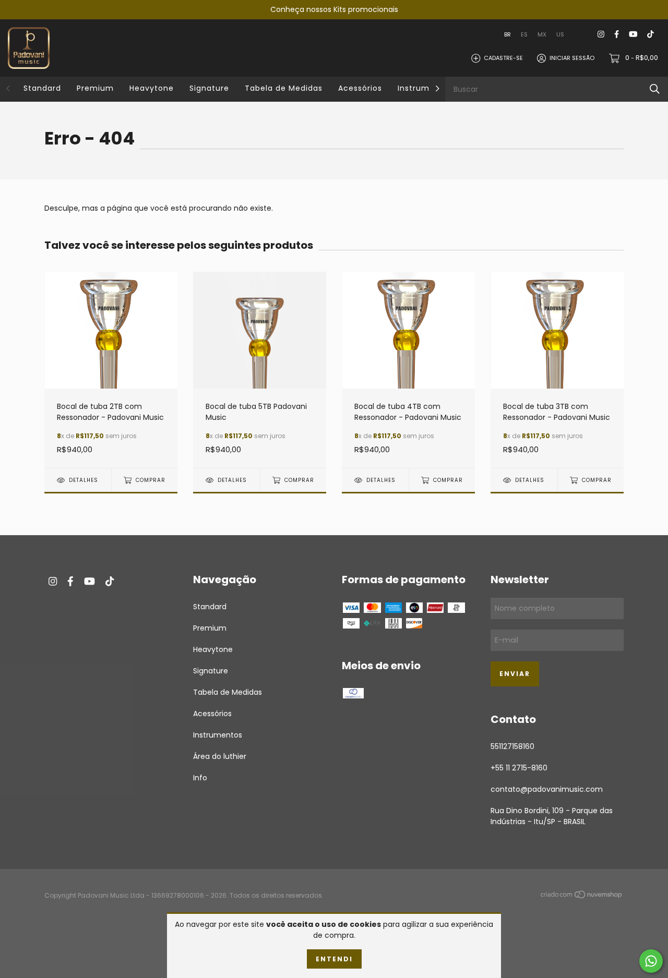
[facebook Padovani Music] (616, 34)
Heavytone (151, 88)
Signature (209, 88)
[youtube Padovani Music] (633, 34)
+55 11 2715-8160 (519, 768)
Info (200, 777)
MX (542, 34)
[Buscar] (655, 89)
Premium (95, 88)
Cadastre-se (503, 58)
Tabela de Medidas (284, 88)
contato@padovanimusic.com (547, 789)
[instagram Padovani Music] (601, 34)
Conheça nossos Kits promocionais (334, 9)
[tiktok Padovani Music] (650, 34)
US (560, 34)
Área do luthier (219, 756)
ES (524, 34)
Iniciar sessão (572, 58)
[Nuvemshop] (582, 896)
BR (507, 34)
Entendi (334, 959)
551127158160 (512, 746)
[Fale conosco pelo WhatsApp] (651, 961)
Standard (42, 88)
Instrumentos (425, 88)
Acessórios (360, 88)
